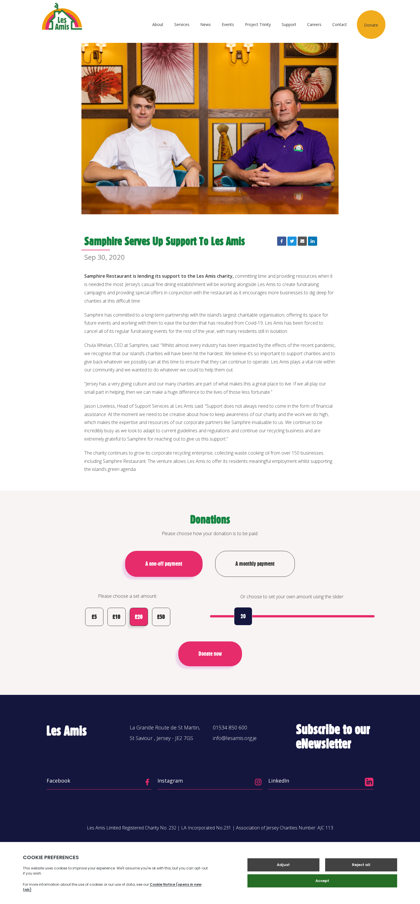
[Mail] (302, 241)
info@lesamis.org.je (235, 738)
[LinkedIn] (312, 241)
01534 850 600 (230, 727)
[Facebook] (281, 241)
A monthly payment (255, 563)
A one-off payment (163, 563)
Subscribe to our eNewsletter (333, 736)
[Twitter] (292, 241)
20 (243, 616)
